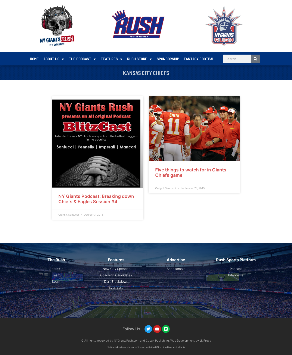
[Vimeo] (166, 329)
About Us (51, 58)
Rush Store (137, 58)
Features (109, 58)
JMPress (205, 340)
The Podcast (80, 58)
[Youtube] (157, 329)
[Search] (255, 59)
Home (34, 58)
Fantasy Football (200, 58)
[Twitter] (148, 329)
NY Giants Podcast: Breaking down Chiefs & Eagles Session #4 (96, 199)
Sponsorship (168, 58)
